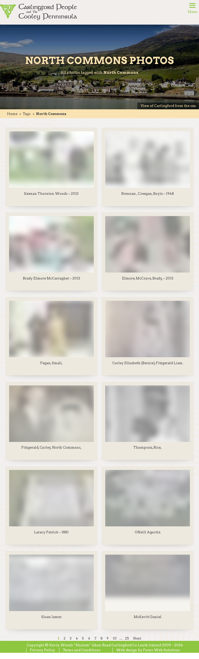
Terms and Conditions (82, 650)
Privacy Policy (42, 650)
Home (12, 114)
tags (27, 114)
